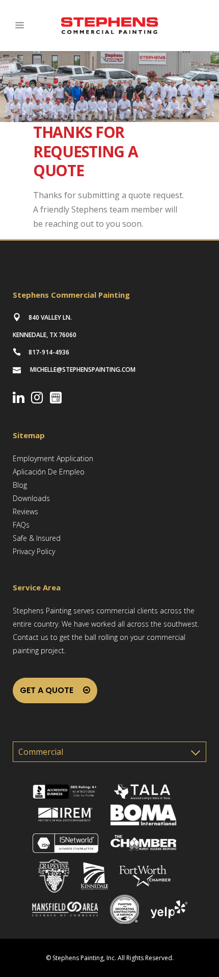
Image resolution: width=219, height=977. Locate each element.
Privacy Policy (34, 551)
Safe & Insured (37, 538)
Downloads (31, 498)
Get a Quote (46, 690)
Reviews (25, 511)
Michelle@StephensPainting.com (82, 369)
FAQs (21, 525)
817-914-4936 (49, 352)
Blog (20, 485)
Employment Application (53, 458)
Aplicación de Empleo (49, 471)
